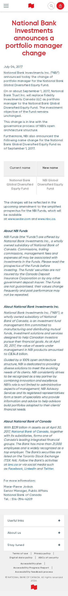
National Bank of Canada (29, 431)
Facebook (15, 468)
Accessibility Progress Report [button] (31, 567)
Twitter (48, 468)
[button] (51, 5)
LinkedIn (30, 468)
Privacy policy (42, 553)
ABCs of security (48, 557)
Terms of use (20, 553)
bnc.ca (13, 464)
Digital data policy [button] (21, 557)
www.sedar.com (19, 219)
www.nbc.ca (46, 219)
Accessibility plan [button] (31, 563)
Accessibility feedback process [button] (34, 572)
